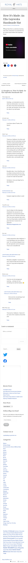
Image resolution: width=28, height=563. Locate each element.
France (4, 468)
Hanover (5, 475)
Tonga (4, 519)
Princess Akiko (15, 534)
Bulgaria (5, 459)
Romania (5, 505)
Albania (4, 443)
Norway (4, 500)
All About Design (15, 75)
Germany (5, 470)
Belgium (5, 454)
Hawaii (4, 477)
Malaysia (5, 491)
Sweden (5, 516)
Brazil (4, 455)
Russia (4, 507)
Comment (22, 341)
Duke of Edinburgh (6, 532)
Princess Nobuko (13, 544)
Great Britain (6, 471)
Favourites (5, 466)
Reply (8, 112)
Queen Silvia (10, 551)
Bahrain (5, 452)
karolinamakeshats (6, 190)
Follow (6, 424)
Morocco (5, 496)
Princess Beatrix (11, 538)
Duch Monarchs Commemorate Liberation (12, 391)
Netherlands (5, 498)
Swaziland (5, 514)
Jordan (4, 484)
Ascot (4, 448)
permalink (5, 77)
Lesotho (5, 485)
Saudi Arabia (6, 509)
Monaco (5, 494)
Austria (4, 450)
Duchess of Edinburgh (8, 531)
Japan (4, 482)
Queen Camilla (18, 546)
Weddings (5, 524)
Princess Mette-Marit (16, 542)
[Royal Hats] (14, 4)
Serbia (4, 510)
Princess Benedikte (19, 538)
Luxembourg (6, 489)
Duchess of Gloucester (19, 531)
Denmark (5, 461)
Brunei (4, 457)
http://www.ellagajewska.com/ (14, 224)
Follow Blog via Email (11, 411)
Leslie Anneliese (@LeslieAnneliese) (10, 254)
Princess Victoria (10, 546)
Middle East (5, 493)
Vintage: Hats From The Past (9, 523)
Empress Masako (14, 532)
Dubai (4, 462)
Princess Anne (15, 536)
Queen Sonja (16, 551)
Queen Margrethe (19, 548)
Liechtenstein (6, 487)
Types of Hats (6, 521)
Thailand (5, 517)
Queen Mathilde (13, 549)
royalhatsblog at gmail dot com (9, 435)
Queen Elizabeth (8, 548)
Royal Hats (17, 25)
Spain (4, 512)
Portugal (5, 503)
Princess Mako (8, 542)
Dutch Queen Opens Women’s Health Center (13, 396)
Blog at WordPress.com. (7, 559)
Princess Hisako (15, 540)
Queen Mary (6, 549)
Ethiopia (5, 464)
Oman (4, 501)
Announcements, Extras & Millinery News (12, 447)
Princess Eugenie (7, 540)
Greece (4, 473)
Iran (4, 478)
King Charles (9, 534)
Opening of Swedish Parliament (10, 398)
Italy (4, 480)
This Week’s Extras (7, 389)
